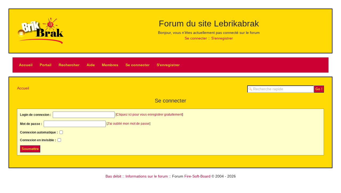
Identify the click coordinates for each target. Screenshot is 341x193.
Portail (45, 65)
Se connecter (196, 38)
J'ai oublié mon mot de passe (128, 123)
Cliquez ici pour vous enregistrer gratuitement (149, 114)
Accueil (26, 65)
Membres (110, 65)
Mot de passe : (31, 124)
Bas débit (113, 176)
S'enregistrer (222, 38)
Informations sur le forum (146, 176)
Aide (91, 65)
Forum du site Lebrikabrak (209, 23)
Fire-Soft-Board (197, 176)
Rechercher (69, 65)
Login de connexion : (36, 115)
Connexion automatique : (39, 132)
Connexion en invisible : (38, 140)
